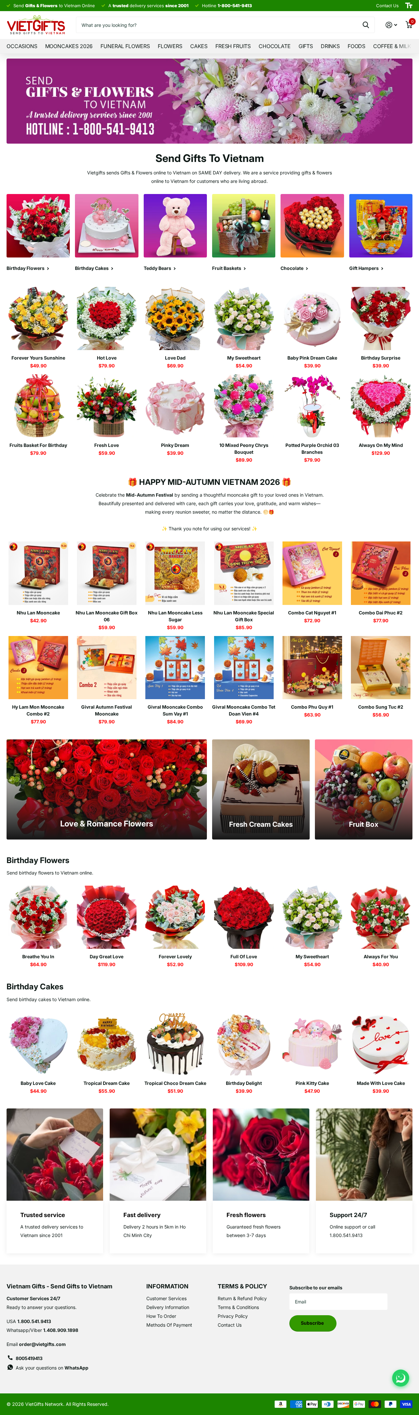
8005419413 (29, 1358)
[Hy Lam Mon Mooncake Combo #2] (38, 667)
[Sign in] (391, 25)
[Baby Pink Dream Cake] (312, 318)
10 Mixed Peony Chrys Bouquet (243, 448)
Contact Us (230, 1325)
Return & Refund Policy (242, 1298)
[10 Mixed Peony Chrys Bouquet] (243, 405)
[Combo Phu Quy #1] (312, 667)
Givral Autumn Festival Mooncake (106, 710)
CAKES (199, 46)
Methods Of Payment (169, 1325)
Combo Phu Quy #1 (312, 707)
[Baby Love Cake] (38, 1043)
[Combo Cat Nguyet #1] (312, 573)
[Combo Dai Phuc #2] (380, 573)
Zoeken (366, 25)
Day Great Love (106, 956)
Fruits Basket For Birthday (38, 445)
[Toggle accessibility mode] (408, 5)
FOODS (356, 46)
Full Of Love (243, 956)
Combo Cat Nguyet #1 (312, 612)
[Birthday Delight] (243, 1043)
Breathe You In (38, 956)
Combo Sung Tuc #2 (380, 707)
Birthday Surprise (380, 358)
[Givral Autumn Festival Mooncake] (106, 667)
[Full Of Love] (243, 917)
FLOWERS (170, 46)
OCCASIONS (22, 46)
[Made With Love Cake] (380, 1043)
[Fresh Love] (106, 405)
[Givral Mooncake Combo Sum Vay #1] (175, 667)
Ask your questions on (52, 1368)
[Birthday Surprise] (380, 318)
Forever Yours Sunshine (38, 358)
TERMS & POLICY (242, 1286)
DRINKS (330, 46)
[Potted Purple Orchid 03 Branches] (312, 405)
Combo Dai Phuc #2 (381, 612)
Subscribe (313, 1323)
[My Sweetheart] (243, 318)
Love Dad (175, 358)
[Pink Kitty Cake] (312, 1043)
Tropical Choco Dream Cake (175, 1083)
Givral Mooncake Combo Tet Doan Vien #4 (243, 710)
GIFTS (306, 46)
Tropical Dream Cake (106, 1083)
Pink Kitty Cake (312, 1083)
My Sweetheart (244, 358)
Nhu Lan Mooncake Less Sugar (175, 616)
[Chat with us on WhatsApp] (400, 1378)
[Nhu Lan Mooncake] (38, 573)
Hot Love (107, 358)
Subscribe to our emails (315, 1287)
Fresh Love (106, 445)
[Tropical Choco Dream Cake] (175, 1043)
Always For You (381, 956)
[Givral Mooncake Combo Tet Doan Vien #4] (243, 667)
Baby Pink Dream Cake (312, 358)
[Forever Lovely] (175, 917)
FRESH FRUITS (233, 46)
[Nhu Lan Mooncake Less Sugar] (175, 573)
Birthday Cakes (35, 986)
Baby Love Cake (38, 1083)
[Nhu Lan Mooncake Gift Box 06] (106, 573)
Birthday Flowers (38, 860)
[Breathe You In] (38, 917)
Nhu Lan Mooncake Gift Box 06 (106, 616)
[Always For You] (380, 917)
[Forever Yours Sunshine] (38, 318)
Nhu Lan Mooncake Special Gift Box (243, 616)
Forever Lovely (175, 956)
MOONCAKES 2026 (69, 46)
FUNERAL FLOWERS (125, 46)
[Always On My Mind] (380, 405)
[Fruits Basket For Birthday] (38, 405)
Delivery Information (167, 1307)
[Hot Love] (106, 318)
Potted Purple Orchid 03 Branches (312, 448)
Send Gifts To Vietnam (209, 158)
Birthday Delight (244, 1083)
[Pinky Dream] (175, 405)
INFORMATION (167, 1286)
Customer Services (166, 1298)
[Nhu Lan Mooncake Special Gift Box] (243, 573)
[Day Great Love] (106, 917)
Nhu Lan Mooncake (38, 612)
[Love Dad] (175, 318)
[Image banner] (209, 101)
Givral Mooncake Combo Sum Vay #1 (175, 710)
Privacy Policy (233, 1316)
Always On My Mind (381, 445)
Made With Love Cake (381, 1083)
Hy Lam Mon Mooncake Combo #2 (38, 710)
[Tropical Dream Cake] (106, 1043)
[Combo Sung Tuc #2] (380, 667)
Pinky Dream (175, 445)
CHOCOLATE (275, 46)
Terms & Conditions (238, 1307)
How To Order (161, 1316)
